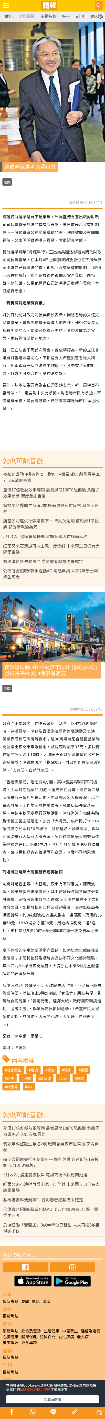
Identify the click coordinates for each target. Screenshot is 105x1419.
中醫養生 (70, 1331)
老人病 (83, 1336)
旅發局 (12, 1086)
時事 (66, 16)
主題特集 (48, 16)
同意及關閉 (52, 1399)
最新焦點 (10, 1301)
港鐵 (27, 1078)
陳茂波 (45, 1078)
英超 (64, 1078)
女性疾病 (66, 1336)
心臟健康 (10, 1336)
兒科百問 (47, 1336)
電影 (67, 1069)
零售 (51, 1069)
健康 (9, 16)
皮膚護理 (10, 1342)
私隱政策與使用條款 (35, 1389)
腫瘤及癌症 (90, 1331)
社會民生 (14, 1069)
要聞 (25, 1301)
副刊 (80, 16)
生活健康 (51, 1331)
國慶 (80, 1078)
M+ (29, 1086)
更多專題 (29, 1342)
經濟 (34, 1069)
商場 (10, 1078)
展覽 (84, 1069)
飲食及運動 (31, 1331)
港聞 (7, 182)
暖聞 (47, 1301)
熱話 (36, 1301)
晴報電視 (26, 16)
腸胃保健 (29, 1336)
